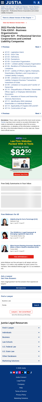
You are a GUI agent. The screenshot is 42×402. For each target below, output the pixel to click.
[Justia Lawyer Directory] (31, 372)
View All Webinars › (21, 257)
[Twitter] (28, 372)
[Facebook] (17, 372)
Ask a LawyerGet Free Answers (8, 277)
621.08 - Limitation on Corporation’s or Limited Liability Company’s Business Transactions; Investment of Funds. (22, 80)
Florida (3, 122)
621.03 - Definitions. (12, 57)
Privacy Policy (21, 395)
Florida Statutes (34, 7)
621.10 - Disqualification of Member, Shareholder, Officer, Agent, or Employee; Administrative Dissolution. (23, 91)
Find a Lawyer (7, 296)
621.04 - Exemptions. (12, 59)
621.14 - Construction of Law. (15, 108)
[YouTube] (14, 372)
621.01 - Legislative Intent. (14, 52)
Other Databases (9, 356)
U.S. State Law (8, 351)
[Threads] (22, 372)
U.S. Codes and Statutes (20, 7)
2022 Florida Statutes (7, 9)
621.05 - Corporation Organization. (17, 61)
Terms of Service (21, 391)
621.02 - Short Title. (12, 54)
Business (6, 337)
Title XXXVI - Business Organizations (27, 9)
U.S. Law (8, 7)
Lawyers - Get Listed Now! (21, 312)
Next (37, 47)
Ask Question (21, 288)
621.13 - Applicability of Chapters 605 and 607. (21, 106)
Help (21, 388)
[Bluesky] (25, 372)
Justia (3, 7)
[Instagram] (19, 372)
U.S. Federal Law (9, 346)
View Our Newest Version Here (14, 23)
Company (21, 384)
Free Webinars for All (10, 214)
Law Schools (7, 342)
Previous (6, 47)
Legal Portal (21, 381)
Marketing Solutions (10, 361)
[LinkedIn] (11, 372)
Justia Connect (21, 377)
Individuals (6, 332)
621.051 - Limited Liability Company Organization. (23, 64)
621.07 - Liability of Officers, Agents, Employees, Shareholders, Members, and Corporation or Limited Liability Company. (22, 73)
